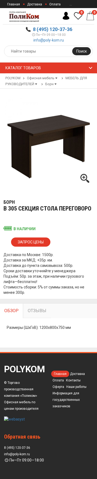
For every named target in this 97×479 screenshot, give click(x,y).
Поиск (81, 51)
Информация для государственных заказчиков (66, 399)
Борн (49, 84)
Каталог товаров (23, 68)
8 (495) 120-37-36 (52, 29)
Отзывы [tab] (37, 310)
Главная (13, 4)
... (71, 4)
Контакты (73, 380)
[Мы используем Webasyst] (14, 418)
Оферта (58, 387)
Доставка (34, 4)
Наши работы (76, 387)
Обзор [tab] (11, 310)
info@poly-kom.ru (48, 40)
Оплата (55, 4)
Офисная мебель (40, 78)
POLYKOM (12, 78)
